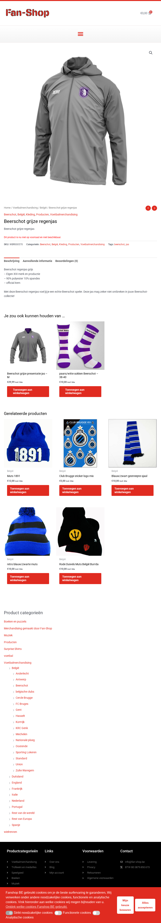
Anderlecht (22, 673)
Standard (21, 758)
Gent (19, 709)
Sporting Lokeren (26, 752)
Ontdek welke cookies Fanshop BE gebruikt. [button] (36, 906)
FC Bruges (22, 703)
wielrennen (10, 831)
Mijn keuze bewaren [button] (125, 905)
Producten (42, 214)
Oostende (21, 746)
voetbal (8, 655)
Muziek (8, 635)
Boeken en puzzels (15, 621)
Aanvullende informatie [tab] (37, 261)
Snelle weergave (28, 366)
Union (19, 764)
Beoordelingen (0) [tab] (66, 261)
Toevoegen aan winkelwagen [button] (22, 391)
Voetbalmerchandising (25, 207)
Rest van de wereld (23, 812)
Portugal (17, 806)
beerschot (119, 244)
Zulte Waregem (25, 770)
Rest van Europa (22, 818)
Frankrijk (17, 788)
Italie (15, 794)
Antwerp (21, 679)
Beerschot (10, 214)
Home (7, 207)
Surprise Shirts (13, 648)
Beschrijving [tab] (11, 261)
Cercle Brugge (24, 697)
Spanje (16, 825)
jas (127, 244)
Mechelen (21, 734)
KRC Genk (22, 728)
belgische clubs (25, 691)
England (17, 782)
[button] (80, 34)
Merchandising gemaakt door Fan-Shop (28, 628)
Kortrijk (20, 722)
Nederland (18, 800)
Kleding (30, 214)
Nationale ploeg (25, 740)
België (43, 207)
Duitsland (17, 776)
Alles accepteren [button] (145, 905)
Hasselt (20, 715)
